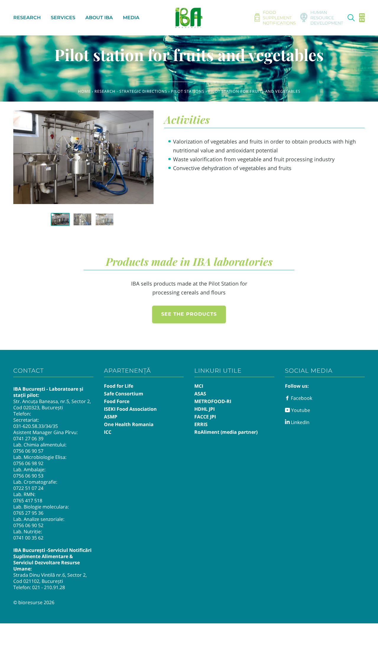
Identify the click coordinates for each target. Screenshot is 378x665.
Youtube (300, 410)
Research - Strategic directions (130, 91)
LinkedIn (299, 422)
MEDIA (131, 17)
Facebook (301, 398)
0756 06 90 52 (28, 525)
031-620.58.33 (28, 426)
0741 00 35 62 (28, 537)
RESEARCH (27, 17)
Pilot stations (187, 91)
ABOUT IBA (99, 17)
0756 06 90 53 (28, 475)
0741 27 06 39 (28, 438)
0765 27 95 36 (28, 513)
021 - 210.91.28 (48, 587)
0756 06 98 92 (28, 463)
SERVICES (63, 17)
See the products (189, 314)
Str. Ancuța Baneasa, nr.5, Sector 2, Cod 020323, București (52, 404)
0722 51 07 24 (28, 488)
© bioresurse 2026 (33, 602)
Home (84, 91)
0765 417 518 (27, 500)
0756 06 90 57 (28, 451)
